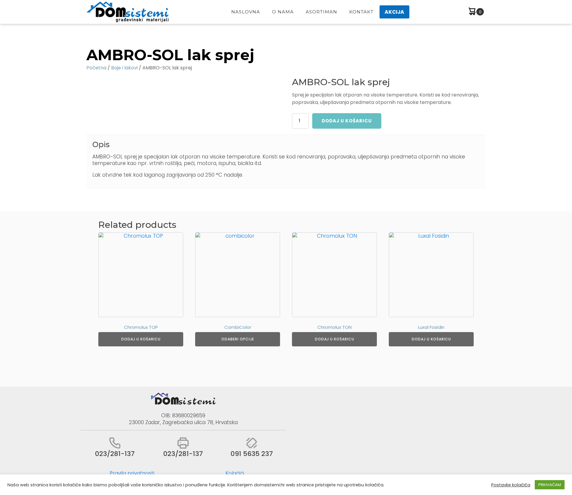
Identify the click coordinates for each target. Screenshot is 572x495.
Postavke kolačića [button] (510, 485)
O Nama (283, 12)
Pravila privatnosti (132, 473)
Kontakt (361, 12)
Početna (96, 67)
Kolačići (235, 473)
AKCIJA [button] (394, 11)
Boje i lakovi (124, 67)
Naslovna (245, 12)
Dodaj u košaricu (347, 121)
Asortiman (321, 12)
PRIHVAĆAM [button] (549, 485)
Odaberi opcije (237, 339)
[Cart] (476, 12)
